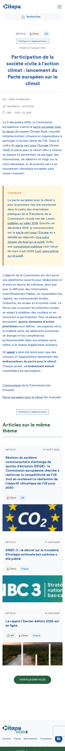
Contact (6, 739)
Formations (46, 739)
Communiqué (11, 385)
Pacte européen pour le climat (22, 397)
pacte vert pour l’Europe (32, 145)
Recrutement (30, 739)
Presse (17, 739)
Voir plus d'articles (33, 680)
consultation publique (27, 246)
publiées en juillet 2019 (23, 223)
